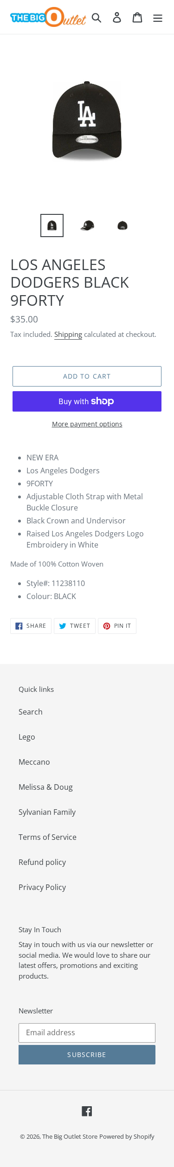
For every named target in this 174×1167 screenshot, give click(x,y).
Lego (27, 737)
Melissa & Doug (46, 787)
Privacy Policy (42, 887)
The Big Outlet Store (69, 1136)
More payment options (87, 423)
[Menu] (158, 16)
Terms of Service (48, 837)
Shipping (68, 334)
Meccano (34, 762)
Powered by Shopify (127, 1136)
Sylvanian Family (47, 812)
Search (31, 712)
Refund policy (42, 862)
